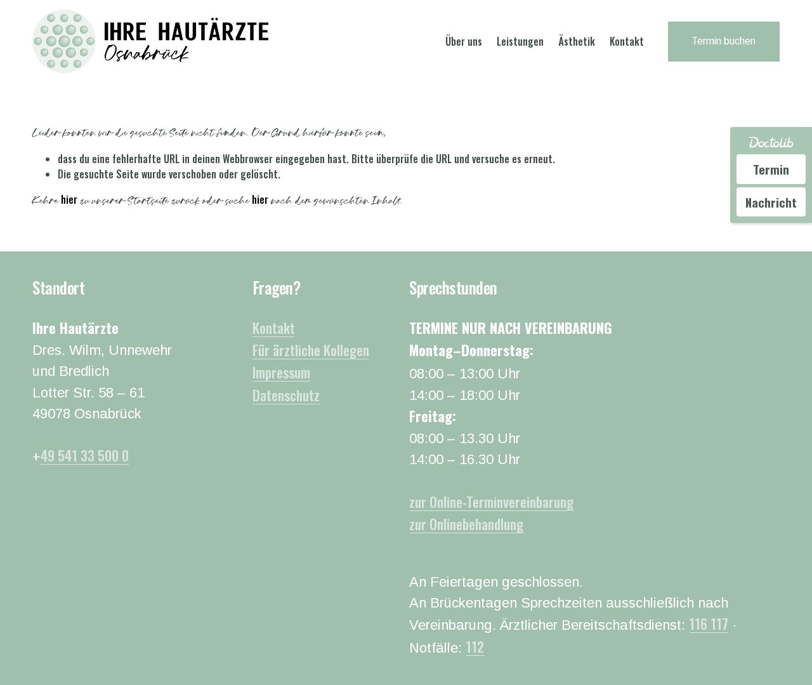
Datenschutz (286, 395)
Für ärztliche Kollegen (310, 350)
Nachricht (771, 202)
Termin (771, 169)
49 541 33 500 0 (85, 455)
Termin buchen (723, 41)
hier (69, 199)
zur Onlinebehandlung (466, 524)
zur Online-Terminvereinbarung (491, 501)
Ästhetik (576, 41)
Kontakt (627, 41)
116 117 (708, 623)
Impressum (281, 372)
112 (475, 646)
